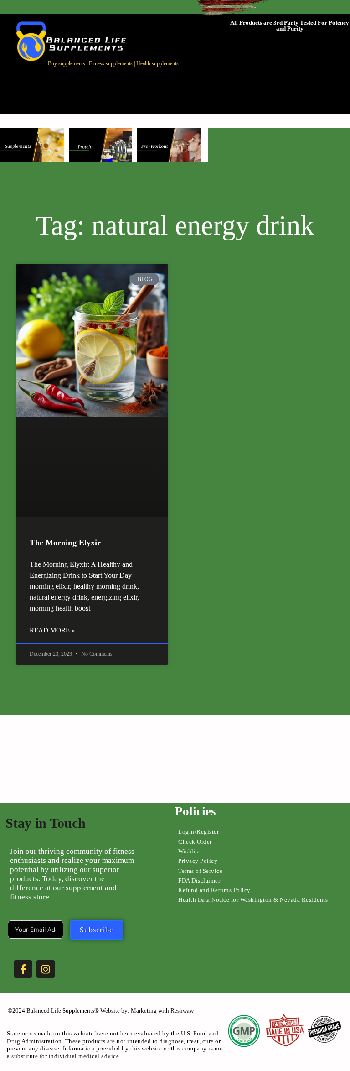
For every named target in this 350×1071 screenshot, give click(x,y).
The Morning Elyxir (65, 542)
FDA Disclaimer (199, 880)
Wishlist (189, 851)
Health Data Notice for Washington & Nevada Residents (253, 899)
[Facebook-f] (23, 969)
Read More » (52, 630)
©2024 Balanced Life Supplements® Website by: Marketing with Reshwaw (101, 1010)
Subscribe (96, 930)
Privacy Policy (197, 860)
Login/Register (198, 831)
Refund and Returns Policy (214, 890)
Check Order (195, 841)
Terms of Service (200, 870)
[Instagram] (45, 969)
